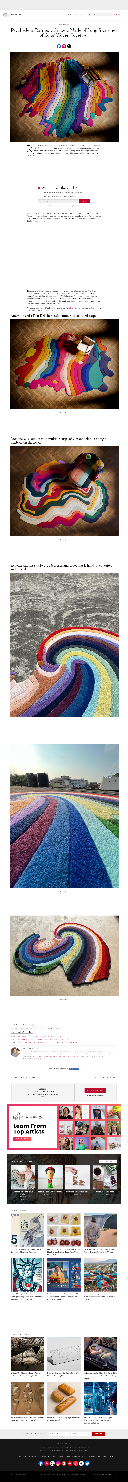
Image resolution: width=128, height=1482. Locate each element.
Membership (118, 14)
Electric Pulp (113, 1474)
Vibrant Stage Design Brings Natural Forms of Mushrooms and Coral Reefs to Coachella (99, 1296)
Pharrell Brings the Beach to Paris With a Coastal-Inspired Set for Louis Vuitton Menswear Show (100, 1252)
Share (75, 1069)
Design (66, 24)
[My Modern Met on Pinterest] (46, 1463)
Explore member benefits (96, 1095)
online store (73, 308)
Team (54, 1474)
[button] (80, 15)
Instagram (32, 1025)
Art (20, 1456)
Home (61, 24)
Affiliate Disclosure (84, 1474)
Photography (32, 1456)
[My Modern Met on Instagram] (58, 1463)
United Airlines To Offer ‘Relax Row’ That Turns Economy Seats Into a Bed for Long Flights (100, 1376)
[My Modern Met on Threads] (81, 1463)
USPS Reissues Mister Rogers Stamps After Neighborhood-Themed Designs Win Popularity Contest (63, 1296)
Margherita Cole (58, 41)
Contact (69, 1474)
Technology (91, 1456)
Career (54, 1456)
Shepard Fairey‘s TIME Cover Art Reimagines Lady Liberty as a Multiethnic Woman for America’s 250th (27, 1296)
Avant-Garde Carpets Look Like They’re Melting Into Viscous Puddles (36, 1036)
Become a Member (95, 1091)
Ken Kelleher (43, 148)
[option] (66, 1143)
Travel (98, 1456)
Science (84, 1456)
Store (111, 1456)
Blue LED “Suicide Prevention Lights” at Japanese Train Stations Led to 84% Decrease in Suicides (99, 1420)
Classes (68, 1456)
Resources (61, 1456)
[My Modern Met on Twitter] (52, 1463)
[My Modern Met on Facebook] (40, 1463)
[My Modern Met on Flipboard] (64, 1463)
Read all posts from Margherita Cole (34, 1059)
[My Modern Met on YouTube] (69, 1463)
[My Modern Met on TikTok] (75, 1463)
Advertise (75, 1474)
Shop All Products (108, 1161)
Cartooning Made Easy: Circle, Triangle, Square (61, 1056)
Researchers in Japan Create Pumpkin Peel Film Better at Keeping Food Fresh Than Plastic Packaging (63, 1252)
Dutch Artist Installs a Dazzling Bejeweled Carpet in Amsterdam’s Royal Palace (40, 1039)
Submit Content (61, 1474)
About (40, 1474)
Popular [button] (69, 14)
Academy (105, 1456)
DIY (49, 1456)
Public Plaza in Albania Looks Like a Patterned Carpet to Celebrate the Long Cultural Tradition (46, 1042)
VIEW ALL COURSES (22, 1139)
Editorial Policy (47, 1474)
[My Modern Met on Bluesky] (87, 1463)
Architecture (42, 1456)
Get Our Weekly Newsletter (106, 1077)
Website (24, 1025)
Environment (76, 1456)
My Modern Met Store (22, 1161)
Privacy (62, 1477)
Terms (66, 1477)
